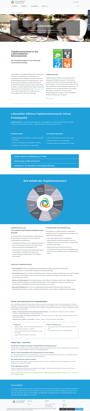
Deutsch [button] (76, 2)
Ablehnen (71, 409)
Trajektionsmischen (39, 89)
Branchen (14, 12)
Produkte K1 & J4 (65, 372)
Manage (63, 409)
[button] (78, 6)
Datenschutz (64, 405)
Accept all (79, 409)
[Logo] (18, 2)
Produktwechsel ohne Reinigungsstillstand (31, 372)
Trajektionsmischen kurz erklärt (52, 372)
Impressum (64, 404)
